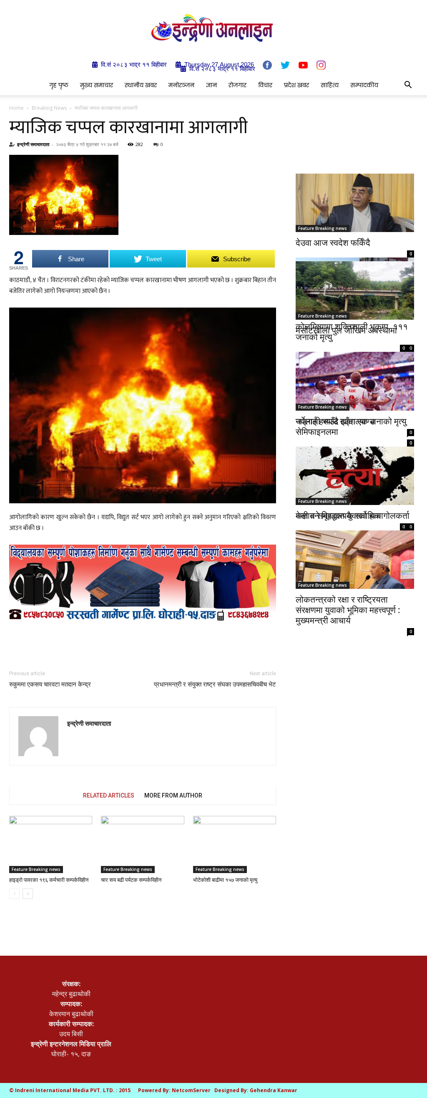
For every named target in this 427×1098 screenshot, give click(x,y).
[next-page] (28, 893)
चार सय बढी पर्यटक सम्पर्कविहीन (131, 880)
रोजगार (237, 85)
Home (16, 107)
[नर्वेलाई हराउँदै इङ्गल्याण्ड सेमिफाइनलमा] (355, 380)
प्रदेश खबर (296, 85)
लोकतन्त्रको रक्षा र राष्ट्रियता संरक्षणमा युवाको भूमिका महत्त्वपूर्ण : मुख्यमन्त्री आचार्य (348, 609)
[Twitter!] (285, 65)
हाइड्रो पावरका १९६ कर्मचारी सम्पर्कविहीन (48, 880)
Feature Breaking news (36, 869)
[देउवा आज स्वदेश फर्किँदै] (355, 203)
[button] (408, 85)
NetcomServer (191, 1090)
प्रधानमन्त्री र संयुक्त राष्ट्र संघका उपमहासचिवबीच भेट (215, 684)
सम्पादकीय (364, 85)
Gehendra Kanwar (273, 1090)
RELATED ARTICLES (108, 795)
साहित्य (330, 85)
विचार (265, 85)
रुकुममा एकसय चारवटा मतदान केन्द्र (50, 684)
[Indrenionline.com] (213, 28)
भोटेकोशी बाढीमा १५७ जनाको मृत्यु (225, 880)
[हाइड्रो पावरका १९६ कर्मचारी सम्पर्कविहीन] (50, 844)
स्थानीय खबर (141, 85)
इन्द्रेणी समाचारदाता (33, 144)
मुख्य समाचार (96, 85)
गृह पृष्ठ (58, 85)
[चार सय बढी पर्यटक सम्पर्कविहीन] (142, 844)
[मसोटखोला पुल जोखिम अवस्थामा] (355, 290)
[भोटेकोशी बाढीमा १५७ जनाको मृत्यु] (234, 844)
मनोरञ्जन (181, 85)
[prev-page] (14, 893)
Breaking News (49, 107)
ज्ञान (211, 85)
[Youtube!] (303, 65)
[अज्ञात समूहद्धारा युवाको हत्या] (355, 471)
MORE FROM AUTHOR (173, 795)
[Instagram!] (321, 65)
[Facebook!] (267, 65)
